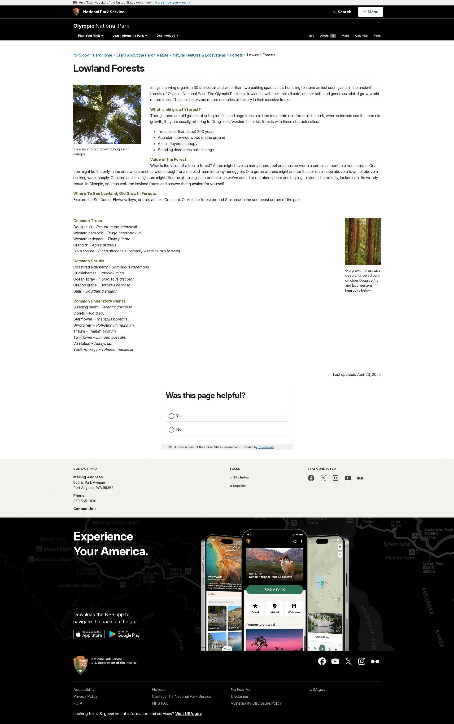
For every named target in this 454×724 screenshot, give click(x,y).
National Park (101, 25)
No (179, 429)
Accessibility (84, 689)
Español (239, 485)
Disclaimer (239, 696)
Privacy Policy (85, 696)
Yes (179, 415)
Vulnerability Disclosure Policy (256, 703)
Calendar (361, 35)
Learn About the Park (128, 35)
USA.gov (317, 689)
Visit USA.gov (188, 713)
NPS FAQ (160, 703)
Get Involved (166, 35)
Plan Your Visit (89, 35)
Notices (158, 689)
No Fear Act (241, 689)
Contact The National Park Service (181, 696)
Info (311, 35)
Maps (345, 35)
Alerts (327, 35)
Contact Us (83, 508)
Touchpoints (266, 447)
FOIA (78, 703)
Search (344, 11)
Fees (377, 35)
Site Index (240, 477)
